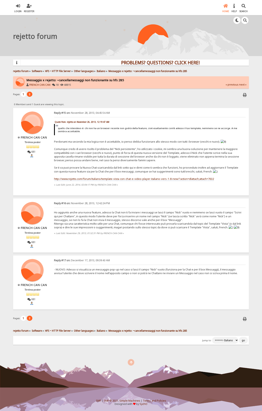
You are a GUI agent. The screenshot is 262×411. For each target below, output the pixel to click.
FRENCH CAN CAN (39, 85)
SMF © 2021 (111, 400)
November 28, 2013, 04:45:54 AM (82, 113)
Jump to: (206, 340)
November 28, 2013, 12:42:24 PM (82, 203)
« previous (232, 84)
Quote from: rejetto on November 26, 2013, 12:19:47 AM (82, 121)
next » (242, 84)
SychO (143, 404)
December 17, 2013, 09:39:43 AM (82, 260)
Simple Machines (129, 400)
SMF (98, 400)
